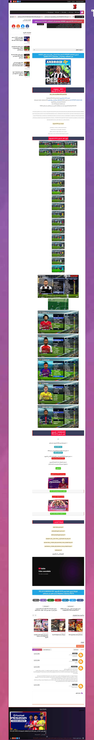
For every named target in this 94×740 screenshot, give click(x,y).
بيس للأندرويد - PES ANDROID (74, 27)
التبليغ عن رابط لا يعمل (79, 1)
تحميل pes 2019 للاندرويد (65, 98)
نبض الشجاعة (74, 666)
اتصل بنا (69, 1)
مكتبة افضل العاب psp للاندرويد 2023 (76, 635)
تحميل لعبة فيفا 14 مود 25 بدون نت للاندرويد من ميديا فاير (18, 73)
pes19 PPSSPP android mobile (76, 100)
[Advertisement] (58, 38)
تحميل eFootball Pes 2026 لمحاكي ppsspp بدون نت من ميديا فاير (17, 48)
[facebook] (20, 1)
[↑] (47, 737)
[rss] (14, 1)
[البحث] (11, 1)
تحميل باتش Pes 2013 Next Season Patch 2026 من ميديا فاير (64, 17)
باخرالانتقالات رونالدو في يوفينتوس (55, 100)
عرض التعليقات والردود (36, 649)
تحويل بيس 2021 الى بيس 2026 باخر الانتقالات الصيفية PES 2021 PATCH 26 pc (21, 39)
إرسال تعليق (36, 653)
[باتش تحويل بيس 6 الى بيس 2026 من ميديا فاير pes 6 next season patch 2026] (27, 64)
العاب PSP (57, 12)
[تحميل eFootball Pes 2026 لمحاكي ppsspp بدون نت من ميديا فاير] (27, 48)
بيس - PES (77, 12)
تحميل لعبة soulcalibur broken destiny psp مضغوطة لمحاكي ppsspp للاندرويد (41, 636)
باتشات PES (64, 12)
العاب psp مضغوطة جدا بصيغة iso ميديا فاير (65, 25)
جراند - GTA (71, 12)
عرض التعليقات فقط (47, 649)
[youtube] (16, 1)
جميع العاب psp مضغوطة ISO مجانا (58, 635)
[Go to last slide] (35, 615)
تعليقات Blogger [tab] (80, 646)
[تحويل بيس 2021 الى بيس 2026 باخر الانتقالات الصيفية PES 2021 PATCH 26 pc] (27, 39)
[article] (46, 608)
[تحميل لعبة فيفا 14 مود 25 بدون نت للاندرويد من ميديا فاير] (27, 73)
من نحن (73, 1)
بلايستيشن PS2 (50, 12)
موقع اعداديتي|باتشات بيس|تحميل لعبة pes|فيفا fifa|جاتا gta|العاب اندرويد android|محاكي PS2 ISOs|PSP (52, 738)
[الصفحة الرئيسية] (82, 12)
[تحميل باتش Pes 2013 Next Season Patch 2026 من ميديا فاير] (27, 56)
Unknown (75, 653)
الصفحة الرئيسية (76, 25)
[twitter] (18, 1)
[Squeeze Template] (83, 738)
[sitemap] (11, 738)
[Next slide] (33, 615)
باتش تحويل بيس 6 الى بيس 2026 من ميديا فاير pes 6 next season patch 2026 (34, 17)
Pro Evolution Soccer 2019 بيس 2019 (62, 27)
